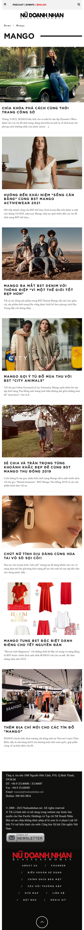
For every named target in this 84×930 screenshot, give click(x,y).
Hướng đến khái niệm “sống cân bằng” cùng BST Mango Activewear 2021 (39, 199)
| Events (29, 5)
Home (7, 25)
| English (40, 5)
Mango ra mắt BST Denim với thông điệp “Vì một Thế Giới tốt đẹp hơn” (38, 290)
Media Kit (58, 900)
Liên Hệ (59, 893)
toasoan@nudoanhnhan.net (29, 791)
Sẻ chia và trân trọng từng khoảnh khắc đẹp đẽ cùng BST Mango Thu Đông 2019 (37, 467)
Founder (58, 866)
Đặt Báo (30, 900)
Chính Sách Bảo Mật (45, 879)
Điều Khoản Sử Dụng (45, 873)
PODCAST (18, 5)
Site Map (32, 893)
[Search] (79, 3)
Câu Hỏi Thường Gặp (45, 886)
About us (30, 866)
